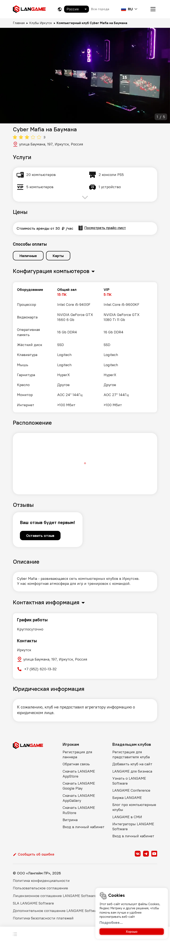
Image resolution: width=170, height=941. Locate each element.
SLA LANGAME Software (33, 903)
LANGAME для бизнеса (132, 771)
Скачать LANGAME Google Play (79, 786)
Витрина (70, 819)
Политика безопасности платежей (43, 918)
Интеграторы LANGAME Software (133, 826)
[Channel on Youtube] (154, 854)
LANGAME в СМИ (127, 816)
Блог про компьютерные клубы (134, 807)
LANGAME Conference (131, 790)
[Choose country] (59, 9)
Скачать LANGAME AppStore (79, 774)
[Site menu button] (153, 9)
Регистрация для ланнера (77, 754)
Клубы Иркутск (40, 23)
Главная (19, 23)
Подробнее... (111, 922)
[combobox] (76, 9)
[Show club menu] (15, 933)
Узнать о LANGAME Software (129, 781)
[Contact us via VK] (138, 854)
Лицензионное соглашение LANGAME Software (54, 895)
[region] (85, 347)
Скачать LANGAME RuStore (79, 810)
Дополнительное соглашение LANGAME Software (56, 910)
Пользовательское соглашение (40, 888)
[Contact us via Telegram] (146, 854)
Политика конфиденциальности (41, 880)
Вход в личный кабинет (83, 826)
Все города (100, 9)
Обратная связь (76, 764)
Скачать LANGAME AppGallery (79, 798)
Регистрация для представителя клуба (131, 754)
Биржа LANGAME (127, 797)
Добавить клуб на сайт (132, 764)
